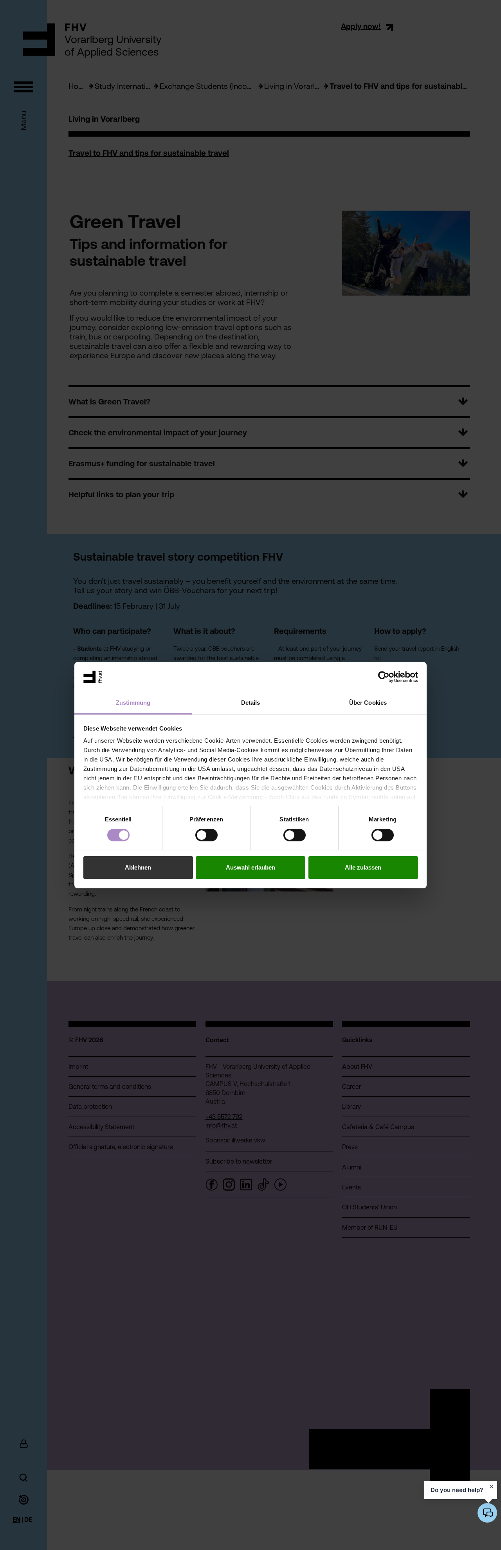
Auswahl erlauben (250, 867)
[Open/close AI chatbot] (487, 1513)
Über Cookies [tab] (368, 702)
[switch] (206, 835)
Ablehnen (138, 867)
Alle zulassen (363, 867)
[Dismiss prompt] (492, 1486)
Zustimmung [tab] (133, 702)
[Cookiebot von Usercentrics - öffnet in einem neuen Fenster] (384, 677)
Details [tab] (250, 702)
